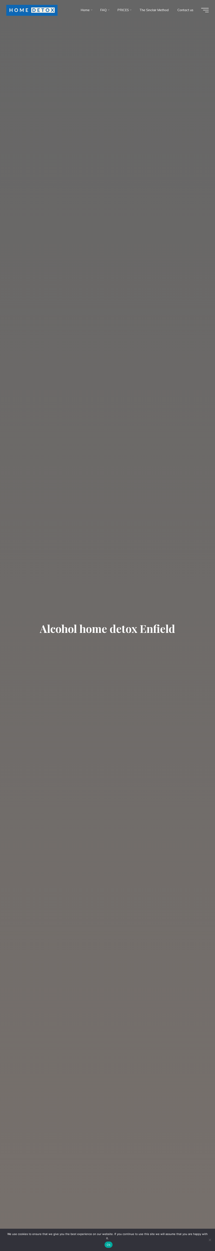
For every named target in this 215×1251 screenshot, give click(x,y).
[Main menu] (205, 10)
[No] (210, 1240)
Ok (108, 1244)
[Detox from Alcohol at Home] (31, 10)
